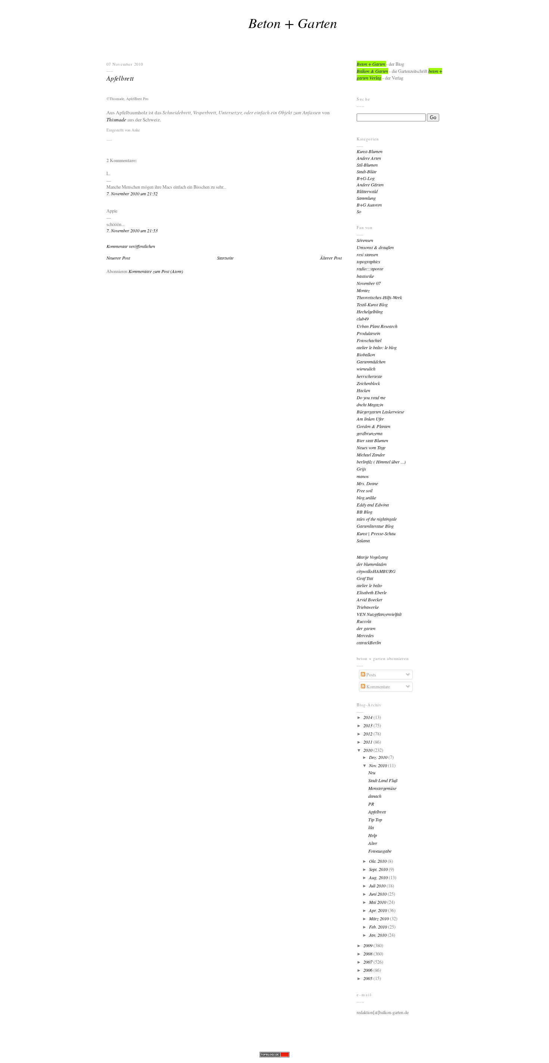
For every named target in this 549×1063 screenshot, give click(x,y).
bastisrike (365, 276)
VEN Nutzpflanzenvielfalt (379, 614)
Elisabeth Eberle (372, 592)
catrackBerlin (369, 642)
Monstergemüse (382, 788)
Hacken (363, 390)
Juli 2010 (378, 886)
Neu (371, 772)
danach (374, 796)
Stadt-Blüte (366, 171)
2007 (368, 962)
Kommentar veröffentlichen (130, 246)
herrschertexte (369, 376)
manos (363, 476)
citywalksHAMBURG (376, 571)
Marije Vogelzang (372, 557)
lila (371, 827)
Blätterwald (367, 191)
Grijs (361, 469)
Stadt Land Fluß (382, 780)
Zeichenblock (368, 383)
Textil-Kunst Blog (372, 304)
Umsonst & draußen (375, 247)
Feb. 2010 (378, 927)
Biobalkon (366, 354)
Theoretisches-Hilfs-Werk (379, 297)
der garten (366, 628)
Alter (372, 843)
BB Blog (364, 512)
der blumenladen (372, 564)
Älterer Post (331, 258)
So (359, 211)
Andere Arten (369, 158)
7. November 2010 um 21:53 (132, 230)
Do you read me (371, 397)
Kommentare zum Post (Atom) (155, 271)
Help (372, 835)
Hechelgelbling (370, 311)
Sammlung (366, 198)
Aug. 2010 (379, 877)
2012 (368, 734)
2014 (368, 717)
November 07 (369, 283)
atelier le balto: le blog (377, 347)
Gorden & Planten (373, 426)
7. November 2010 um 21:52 (132, 193)
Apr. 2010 (378, 910)
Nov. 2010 (378, 765)
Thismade (116, 119)
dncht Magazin (370, 404)
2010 (368, 750)
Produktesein (368, 333)
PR (371, 804)
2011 (368, 742)
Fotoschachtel (369, 340)
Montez (363, 290)
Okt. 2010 (378, 861)
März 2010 (379, 918)
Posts (370, 675)
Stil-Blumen (367, 165)
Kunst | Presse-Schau (376, 533)
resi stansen (367, 254)
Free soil (364, 490)
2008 (368, 954)
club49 (363, 319)
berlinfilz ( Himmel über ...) (381, 462)
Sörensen (365, 240)
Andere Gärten (370, 185)
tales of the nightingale (377, 519)
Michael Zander (371, 455)
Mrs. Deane (367, 483)
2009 (368, 945)
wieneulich (366, 369)
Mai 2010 (378, 902)
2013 (368, 725)
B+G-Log (366, 178)
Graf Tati (365, 578)
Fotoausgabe (379, 851)
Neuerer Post (118, 258)
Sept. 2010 (379, 869)
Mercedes (365, 635)
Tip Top (375, 819)
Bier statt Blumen (372, 440)
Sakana (363, 540)
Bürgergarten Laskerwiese (380, 412)
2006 (368, 970)
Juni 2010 (378, 894)
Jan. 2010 (378, 935)
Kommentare (377, 686)
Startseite (225, 258)
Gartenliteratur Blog (375, 526)
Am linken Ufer (370, 419)
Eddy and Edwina (373, 505)
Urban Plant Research (377, 326)
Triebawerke (368, 607)
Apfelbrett (120, 78)
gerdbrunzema (369, 433)
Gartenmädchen (371, 362)
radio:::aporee (370, 269)
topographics (368, 261)
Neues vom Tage (371, 447)
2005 (368, 978)
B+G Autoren (369, 205)
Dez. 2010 (378, 757)
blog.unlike (366, 497)
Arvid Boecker (369, 599)
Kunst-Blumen (369, 151)
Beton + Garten (292, 22)
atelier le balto (369, 585)
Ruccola (364, 621)
